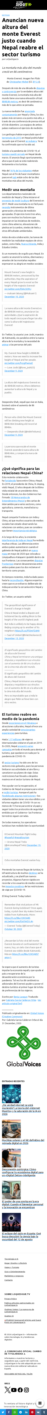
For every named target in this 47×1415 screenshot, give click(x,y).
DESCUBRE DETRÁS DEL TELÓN (18, 1374)
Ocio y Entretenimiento (15, 1272)
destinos (33, 873)
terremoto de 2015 (11, 138)
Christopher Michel (19, 82)
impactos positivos (15, 886)
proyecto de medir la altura (15, 200)
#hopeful (9, 837)
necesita (6, 207)
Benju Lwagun (21, 997)
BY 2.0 (36, 82)
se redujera (31, 141)
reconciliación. (17, 580)
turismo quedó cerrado (13, 154)
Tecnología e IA (11, 1259)
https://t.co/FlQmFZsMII (27, 630)
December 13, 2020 (14, 638)
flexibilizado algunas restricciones (19, 796)
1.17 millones (15, 739)
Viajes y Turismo (12, 1267)
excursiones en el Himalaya (22, 723)
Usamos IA (9, 1316)
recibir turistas (11, 792)
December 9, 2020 (14, 371)
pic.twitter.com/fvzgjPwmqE (19, 363)
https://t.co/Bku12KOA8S (17, 918)
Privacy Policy (11, 1299)
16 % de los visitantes (21, 170)
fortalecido (10, 480)
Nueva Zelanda (28, 244)
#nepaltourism (21, 837)
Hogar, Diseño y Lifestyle (16, 1263)
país (15, 177)
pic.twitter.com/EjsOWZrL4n (19, 921)
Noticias (6, 15)
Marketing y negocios (14, 1276)
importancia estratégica (25, 530)
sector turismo (12, 762)
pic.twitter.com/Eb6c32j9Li (18, 289)
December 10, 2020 (14, 296)
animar (5, 344)
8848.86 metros (10, 101)
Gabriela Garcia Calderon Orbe (21, 1000)
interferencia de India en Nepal (17, 540)
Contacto (9, 1280)
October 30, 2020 (13, 929)
